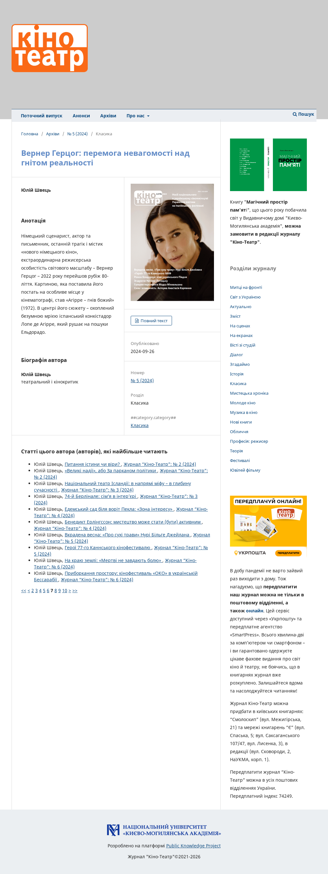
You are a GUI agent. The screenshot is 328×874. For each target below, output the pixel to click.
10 (64, 590)
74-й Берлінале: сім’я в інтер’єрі (101, 496)
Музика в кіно (244, 412)
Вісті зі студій (242, 345)
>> (75, 590)
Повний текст (154, 321)
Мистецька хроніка (249, 393)
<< (23, 590)
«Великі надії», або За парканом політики (111, 470)
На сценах (240, 326)
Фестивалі (240, 460)
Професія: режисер (249, 441)
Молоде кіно (243, 403)
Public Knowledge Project (193, 846)
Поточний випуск (41, 116)
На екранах (241, 335)
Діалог (236, 354)
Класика (140, 425)
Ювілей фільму (245, 470)
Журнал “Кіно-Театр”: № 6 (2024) (97, 579)
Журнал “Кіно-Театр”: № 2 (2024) (160, 464)
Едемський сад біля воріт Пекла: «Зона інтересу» (119, 509)
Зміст (235, 316)
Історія (236, 374)
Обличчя (239, 431)
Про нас (136, 116)
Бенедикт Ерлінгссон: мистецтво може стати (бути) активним (133, 522)
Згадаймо (240, 364)
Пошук (305, 114)
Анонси (81, 116)
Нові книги (241, 422)
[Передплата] (268, 558)
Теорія (236, 451)
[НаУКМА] (164, 835)
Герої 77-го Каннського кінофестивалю (108, 547)
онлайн (254, 611)
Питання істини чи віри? (93, 464)
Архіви (108, 116)
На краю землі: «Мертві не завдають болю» (113, 560)
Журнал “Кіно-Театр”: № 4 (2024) (70, 528)
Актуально (240, 306)
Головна (29, 134)
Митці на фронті (246, 287)
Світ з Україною (245, 297)
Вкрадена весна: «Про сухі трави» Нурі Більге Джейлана (128, 535)
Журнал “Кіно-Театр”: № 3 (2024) (97, 490)
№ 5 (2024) (77, 134)
